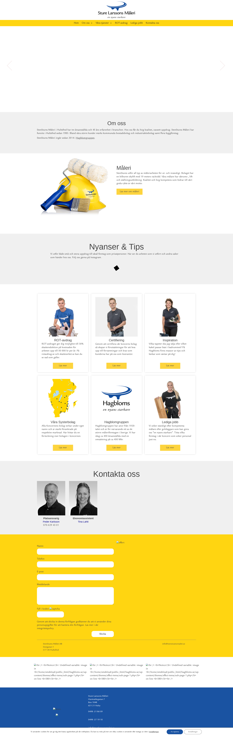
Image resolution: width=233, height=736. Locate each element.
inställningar (154, 732)
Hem (76, 23)
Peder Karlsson (51, 521)
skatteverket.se (67, 354)
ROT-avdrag (121, 23)
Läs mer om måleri (129, 191)
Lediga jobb (137, 23)
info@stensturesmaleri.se (173, 644)
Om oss (86, 23)
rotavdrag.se (48, 354)
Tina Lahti (83, 521)
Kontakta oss (152, 23)
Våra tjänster (102, 23)
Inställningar (193, 732)
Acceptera (175, 732)
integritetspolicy (45, 628)
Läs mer (63, 365)
